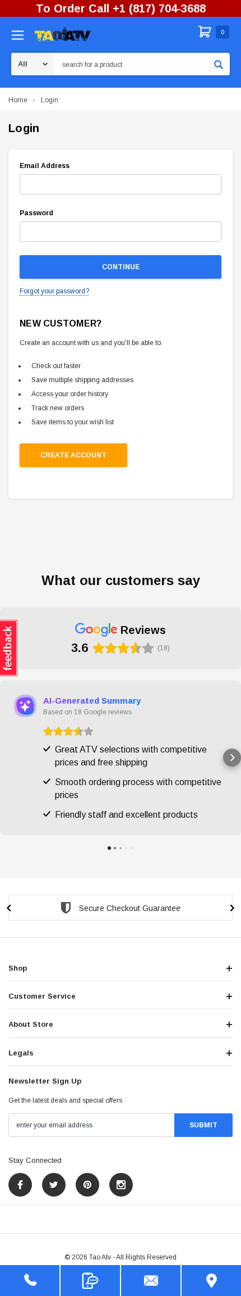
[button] (9, 758)
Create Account (73, 455)
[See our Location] (211, 1280)
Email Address (44, 166)
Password (36, 213)
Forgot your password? (54, 291)
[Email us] (150, 1280)
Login (49, 100)
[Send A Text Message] (90, 1280)
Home (17, 100)
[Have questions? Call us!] (29, 1280)
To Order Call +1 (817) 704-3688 (121, 8)
